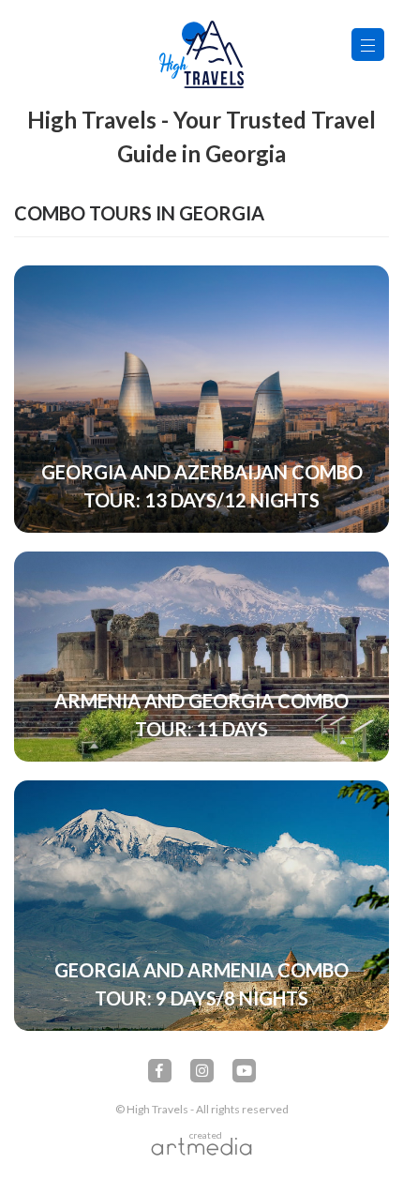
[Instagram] (202, 1070)
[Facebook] (160, 1070)
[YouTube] (244, 1070)
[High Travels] (201, 54)
